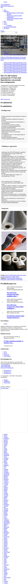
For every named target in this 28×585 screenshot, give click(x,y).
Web (2, 7)
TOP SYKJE (7, 382)
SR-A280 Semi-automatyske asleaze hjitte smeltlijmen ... (15, 306)
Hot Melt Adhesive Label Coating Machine (14, 54)
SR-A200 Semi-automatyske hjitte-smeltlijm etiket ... (13, 294)
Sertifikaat (9, 25)
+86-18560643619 (5, 365)
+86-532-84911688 (5, 366)
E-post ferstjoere (5, 388)
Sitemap (6, 380)
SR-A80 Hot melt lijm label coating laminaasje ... (15, 316)
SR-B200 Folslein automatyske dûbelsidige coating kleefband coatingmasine (12, 278)
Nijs (5, 21)
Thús (5, 10)
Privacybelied (7, 356)
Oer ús (5, 24)
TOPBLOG (7, 381)
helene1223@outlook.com (7, 367)
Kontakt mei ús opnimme (10, 27)
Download (6, 28)
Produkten (6, 11)
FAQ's (5, 22)
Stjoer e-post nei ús (5, 99)
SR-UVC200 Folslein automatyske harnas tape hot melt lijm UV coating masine (13, 276)
